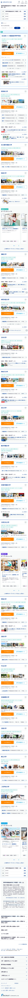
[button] (27, 138)
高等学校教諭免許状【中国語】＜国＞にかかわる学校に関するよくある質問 (13, 938)
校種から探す (4, 930)
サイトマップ (4, 983)
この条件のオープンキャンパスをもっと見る (13, 248)
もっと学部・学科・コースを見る (13, 68)
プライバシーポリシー (6, 985)
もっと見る (24, 71)
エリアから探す (5, 933)
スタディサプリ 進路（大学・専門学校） (8, 949)
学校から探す (19, 949)
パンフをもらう (7, 53)
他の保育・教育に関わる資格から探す (10, 926)
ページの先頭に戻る (23, 944)
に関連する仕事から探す (13, 917)
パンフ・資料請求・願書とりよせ (8, 988)
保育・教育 (3, 950)
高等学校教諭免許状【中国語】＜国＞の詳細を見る (15, 897)
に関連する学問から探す (13, 922)
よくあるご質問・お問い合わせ (7, 990)
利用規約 (16, 983)
